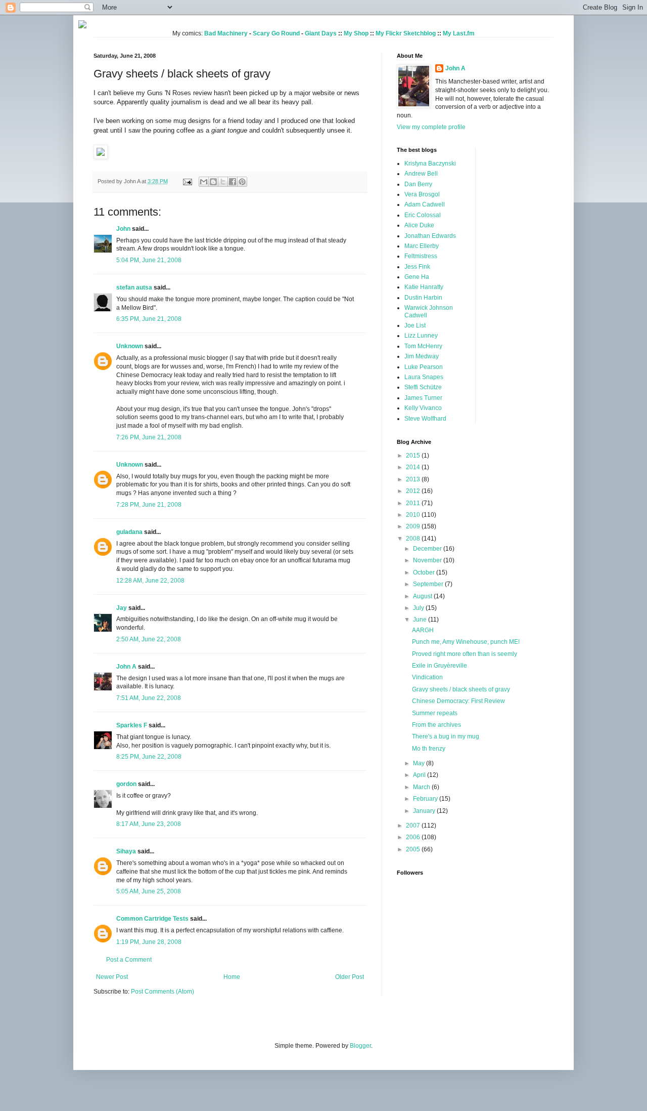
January (425, 810)
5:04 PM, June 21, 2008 (148, 260)
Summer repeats (434, 713)
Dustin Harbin (423, 297)
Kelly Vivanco (423, 408)
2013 (414, 479)
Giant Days (321, 33)
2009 (414, 526)
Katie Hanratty (423, 287)
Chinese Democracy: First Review (458, 701)
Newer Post (112, 976)
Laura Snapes (423, 377)
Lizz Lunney (421, 335)
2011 (414, 503)
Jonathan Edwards (430, 235)
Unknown (129, 346)
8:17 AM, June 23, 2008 (148, 824)
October (424, 572)
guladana (129, 532)
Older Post (349, 976)
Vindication (427, 677)
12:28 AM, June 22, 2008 (150, 580)
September (429, 584)
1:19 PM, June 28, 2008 (148, 941)
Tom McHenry (423, 346)
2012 (414, 491)
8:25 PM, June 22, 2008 (148, 756)
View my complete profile (431, 127)
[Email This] (204, 182)
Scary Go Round (276, 33)
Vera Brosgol (422, 194)
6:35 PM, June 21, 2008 (148, 318)
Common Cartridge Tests (152, 918)
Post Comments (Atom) (162, 991)
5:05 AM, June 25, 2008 (148, 891)
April (420, 774)
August (423, 596)
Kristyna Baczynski (430, 163)
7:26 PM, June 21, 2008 (148, 437)
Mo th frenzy (428, 748)
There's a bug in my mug (445, 736)
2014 (414, 467)
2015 (414, 455)
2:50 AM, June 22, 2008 (148, 639)
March (422, 787)
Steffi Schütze (423, 387)
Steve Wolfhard (425, 418)
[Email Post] (187, 181)
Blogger (360, 1045)
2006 (414, 837)
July (419, 607)
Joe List (415, 325)
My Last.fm (459, 33)
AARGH (423, 630)
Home (231, 976)
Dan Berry (418, 184)
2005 (414, 849)
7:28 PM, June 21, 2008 (148, 504)
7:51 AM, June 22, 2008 (148, 698)
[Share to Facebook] (232, 182)
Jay (121, 607)
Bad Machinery (226, 33)
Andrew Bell (421, 173)
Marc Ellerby (421, 246)
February (426, 798)
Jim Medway (421, 356)
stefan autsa (134, 287)
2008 (414, 538)
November (428, 560)
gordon (126, 784)
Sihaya (126, 851)
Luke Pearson (423, 367)
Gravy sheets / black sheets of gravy (461, 689)
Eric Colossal (422, 215)
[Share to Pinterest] (242, 182)
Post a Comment (129, 959)
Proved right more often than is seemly (464, 653)
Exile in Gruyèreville (439, 665)
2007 (414, 825)
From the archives (436, 724)
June (420, 619)
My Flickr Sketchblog (406, 33)
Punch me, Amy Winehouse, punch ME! (466, 641)
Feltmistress (420, 256)
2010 (414, 514)
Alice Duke (419, 225)
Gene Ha (416, 276)
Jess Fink (417, 266)
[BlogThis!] (213, 182)
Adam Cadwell (424, 204)
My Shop (356, 33)
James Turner (423, 397)
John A (126, 666)
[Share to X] (223, 182)
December (428, 548)
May (419, 763)
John (123, 228)
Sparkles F (131, 725)
